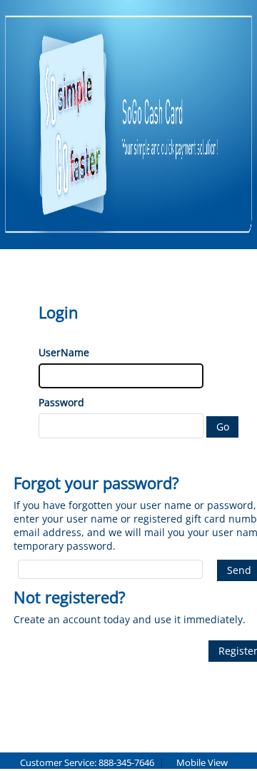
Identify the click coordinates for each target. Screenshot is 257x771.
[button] (222, 427)
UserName (64, 352)
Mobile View (202, 762)
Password (61, 402)
